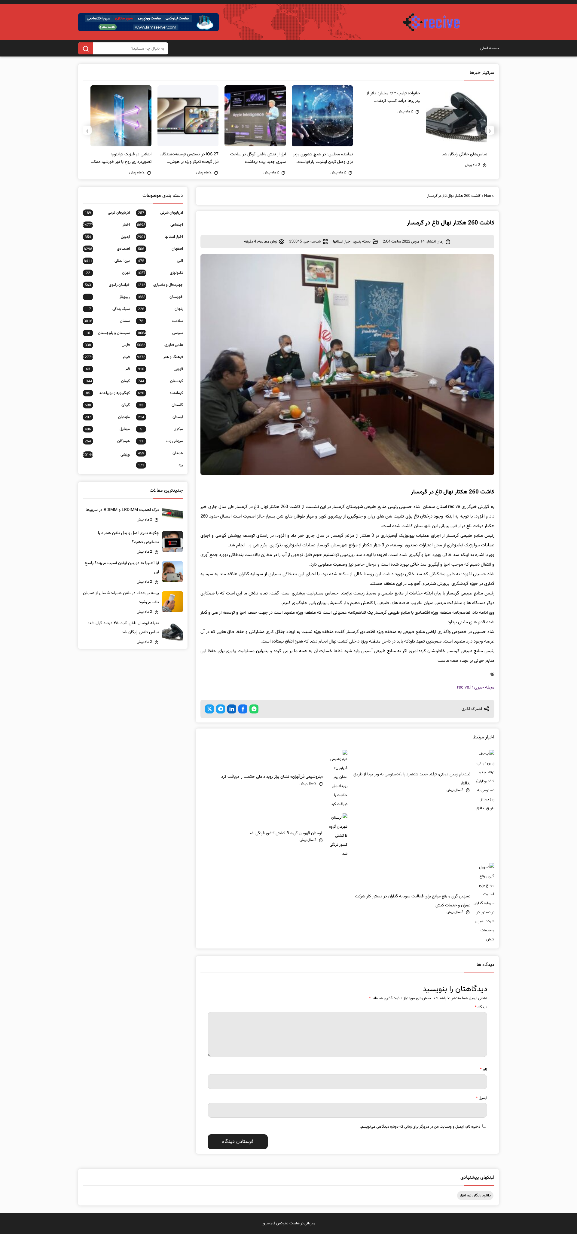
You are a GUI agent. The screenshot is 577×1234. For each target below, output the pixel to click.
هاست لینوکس (288, 1223)
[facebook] (242, 708)
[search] (85, 48)
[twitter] (209, 708)
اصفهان (160, 249)
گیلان (107, 405)
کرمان (107, 381)
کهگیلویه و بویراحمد (108, 393)
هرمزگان (107, 441)
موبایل (107, 429)
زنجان (160, 309)
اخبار (106, 225)
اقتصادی (107, 249)
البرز (160, 261)
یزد (160, 465)
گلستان (161, 405)
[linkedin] (231, 708)
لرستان (160, 417)
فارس (107, 345)
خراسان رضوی (107, 285)
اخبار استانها (342, 242)
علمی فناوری (160, 345)
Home (489, 196)
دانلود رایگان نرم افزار (475, 1196)
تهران (108, 273)
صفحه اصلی (489, 48)
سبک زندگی (107, 309)
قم (108, 369)
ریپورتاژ (108, 297)
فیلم (106, 357)
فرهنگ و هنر (160, 357)
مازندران (107, 417)
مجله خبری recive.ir (475, 687)
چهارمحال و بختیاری (160, 285)
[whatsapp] (253, 708)
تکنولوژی (160, 273)
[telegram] (220, 708)
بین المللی (107, 261)
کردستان (160, 381)
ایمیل (481, 1098)
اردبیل (107, 237)
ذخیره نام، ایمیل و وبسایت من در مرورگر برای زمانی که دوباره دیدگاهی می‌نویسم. (420, 1127)
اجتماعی (160, 225)
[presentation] (489, 130)
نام (483, 1070)
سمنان (107, 321)
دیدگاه (481, 1007)
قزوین (160, 369)
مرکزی (161, 429)
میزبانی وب (161, 441)
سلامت (161, 321)
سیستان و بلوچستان (108, 333)
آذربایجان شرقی (160, 213)
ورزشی (106, 455)
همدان (160, 453)
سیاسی (159, 333)
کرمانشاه (160, 393)
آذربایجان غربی (107, 213)
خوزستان (160, 297)
